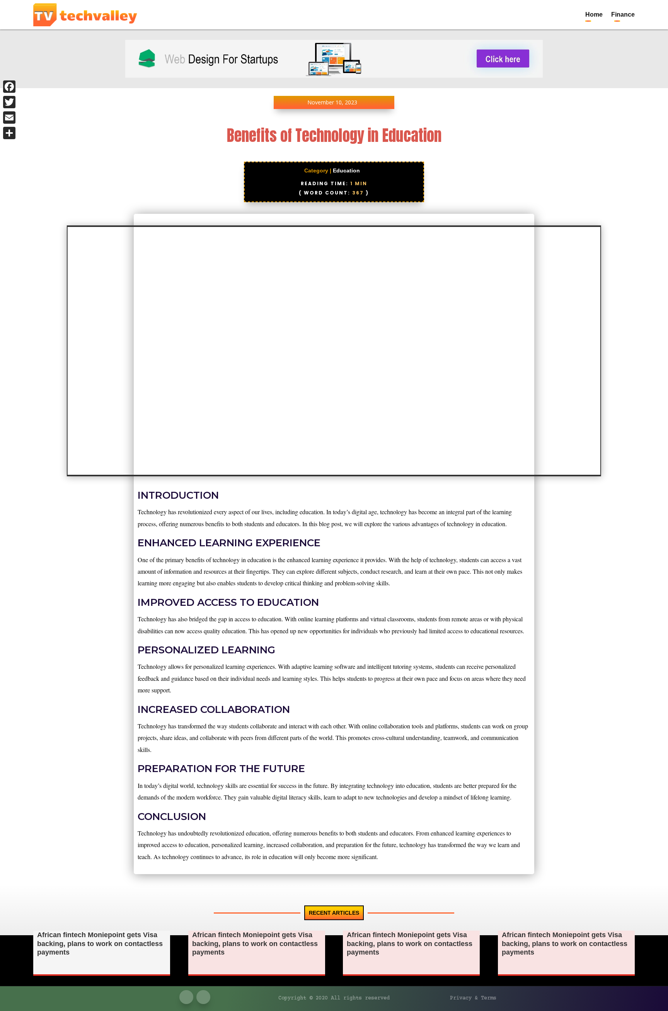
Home (594, 14)
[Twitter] (9, 102)
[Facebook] (9, 86)
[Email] (9, 117)
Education (346, 170)
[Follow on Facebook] (613, 6)
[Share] (9, 133)
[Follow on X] (628, 6)
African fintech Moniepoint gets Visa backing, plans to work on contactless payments (100, 943)
